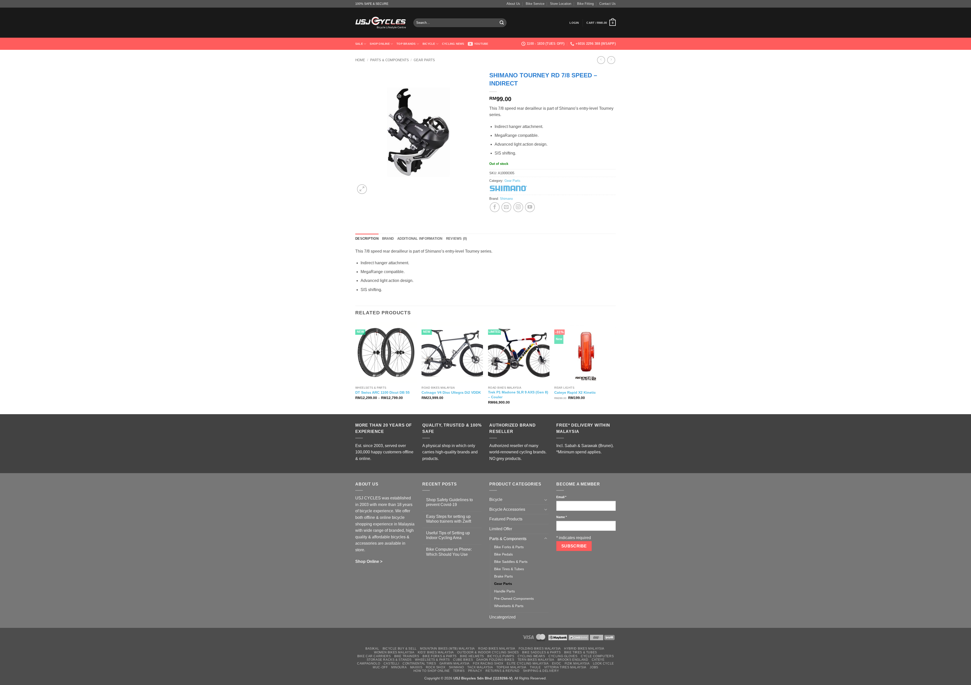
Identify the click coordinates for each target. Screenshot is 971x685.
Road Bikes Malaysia (496, 648)
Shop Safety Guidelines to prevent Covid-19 (449, 502)
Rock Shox (436, 667)
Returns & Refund (502, 671)
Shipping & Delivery (541, 671)
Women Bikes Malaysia (394, 652)
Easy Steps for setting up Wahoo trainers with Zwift (448, 518)
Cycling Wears (531, 656)
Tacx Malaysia (480, 667)
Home (360, 60)
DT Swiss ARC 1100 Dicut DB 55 (382, 392)
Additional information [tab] (420, 238)
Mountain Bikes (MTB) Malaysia (447, 648)
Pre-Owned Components (514, 598)
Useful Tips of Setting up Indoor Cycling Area (448, 535)
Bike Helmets (472, 656)
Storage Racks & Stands (389, 659)
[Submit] (501, 22)
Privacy (475, 671)
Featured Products (505, 519)
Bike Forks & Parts (509, 547)
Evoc (556, 663)
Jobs (594, 667)
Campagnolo (368, 663)
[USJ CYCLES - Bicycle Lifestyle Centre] (380, 23)
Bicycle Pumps (500, 656)
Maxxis (416, 667)
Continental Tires (419, 663)
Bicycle (429, 43)
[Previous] (355, 367)
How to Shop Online (431, 671)
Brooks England (573, 659)
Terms (459, 671)
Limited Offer (500, 529)
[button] (574, 22)
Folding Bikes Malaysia (540, 648)
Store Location (560, 4)
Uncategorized (502, 617)
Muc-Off (380, 667)
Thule (535, 667)
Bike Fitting (585, 4)
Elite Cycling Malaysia (527, 663)
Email (561, 497)
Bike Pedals (503, 554)
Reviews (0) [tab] (456, 238)
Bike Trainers (406, 656)
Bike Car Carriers (374, 656)
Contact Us (607, 4)
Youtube (481, 43)
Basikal (372, 648)
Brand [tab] (388, 238)
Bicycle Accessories (507, 509)
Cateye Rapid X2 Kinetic (575, 392)
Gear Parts (424, 60)
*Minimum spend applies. (579, 452)
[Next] (615, 367)
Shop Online (379, 43)
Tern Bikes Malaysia (536, 659)
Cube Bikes (463, 659)
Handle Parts (504, 591)
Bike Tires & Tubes (509, 569)
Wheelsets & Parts (508, 606)
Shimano (506, 199)
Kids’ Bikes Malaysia (436, 652)
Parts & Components (389, 60)
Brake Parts (503, 576)
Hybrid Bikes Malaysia (584, 648)
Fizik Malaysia (577, 663)
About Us (513, 4)
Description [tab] (367, 238)
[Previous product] (611, 60)
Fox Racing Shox (488, 663)
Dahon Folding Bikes (495, 659)
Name (561, 517)
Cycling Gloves (563, 656)
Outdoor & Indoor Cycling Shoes (488, 652)
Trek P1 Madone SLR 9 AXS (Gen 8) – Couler (518, 394)
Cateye (598, 659)
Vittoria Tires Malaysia (565, 667)
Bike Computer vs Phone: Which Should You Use (449, 551)
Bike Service (535, 4)
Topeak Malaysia (511, 667)
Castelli (391, 663)
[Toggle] (546, 500)
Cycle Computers (597, 656)
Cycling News (453, 43)
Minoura (399, 667)
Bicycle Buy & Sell (400, 648)
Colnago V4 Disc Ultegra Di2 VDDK (451, 392)
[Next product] (601, 60)
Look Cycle (603, 663)
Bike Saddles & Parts (510, 562)
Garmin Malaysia (454, 663)
